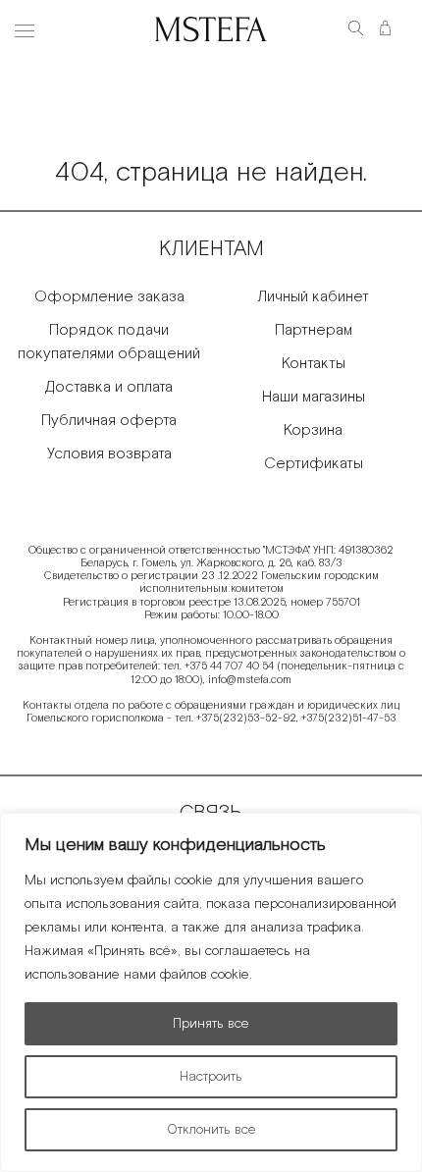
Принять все (211, 1024)
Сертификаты (313, 463)
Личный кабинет (313, 297)
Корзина (313, 430)
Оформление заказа (109, 297)
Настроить (211, 1077)
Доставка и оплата (109, 387)
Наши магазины (313, 397)
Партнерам (313, 330)
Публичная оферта (109, 420)
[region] (211, 992)
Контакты (313, 363)
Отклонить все (211, 1130)
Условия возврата (109, 454)
